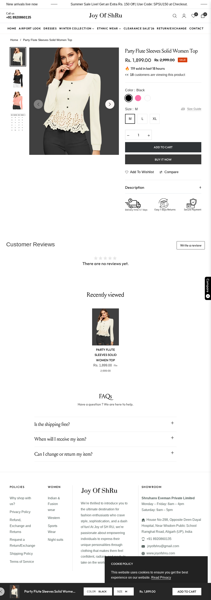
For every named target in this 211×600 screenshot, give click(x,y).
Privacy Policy (20, 512)
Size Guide (194, 108)
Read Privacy (161, 577)
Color (91, 591)
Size (119, 591)
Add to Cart (186, 591)
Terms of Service (22, 561)
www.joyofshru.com (161, 553)
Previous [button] (38, 104)
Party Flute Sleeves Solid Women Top (106, 355)
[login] (184, 15)
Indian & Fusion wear (54, 504)
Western (54, 518)
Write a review (191, 245)
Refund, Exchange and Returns (20, 526)
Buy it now (163, 159)
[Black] (128, 98)
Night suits (55, 539)
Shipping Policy (21, 553)
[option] (74, 101)
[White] (147, 98)
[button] (174, 16)
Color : (135, 90)
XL (155, 118)
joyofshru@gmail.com (163, 546)
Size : (131, 109)
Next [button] (109, 104)
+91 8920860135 (159, 539)
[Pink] (138, 98)
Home (14, 40)
